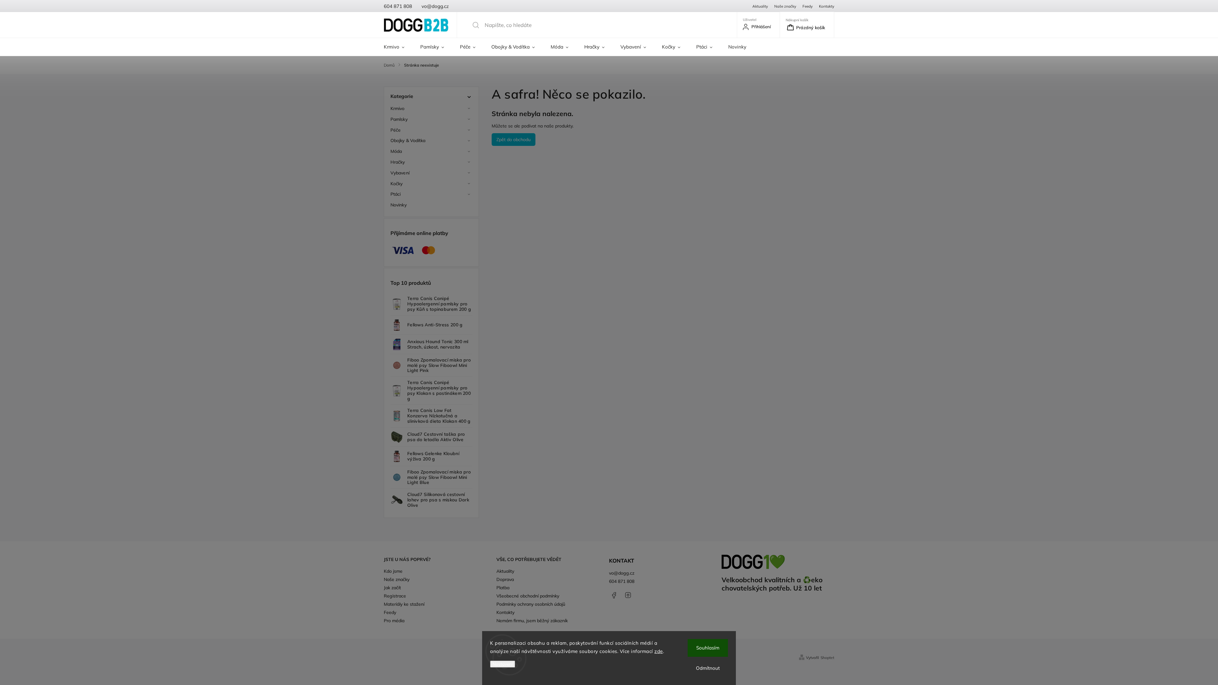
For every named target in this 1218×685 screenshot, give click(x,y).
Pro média (394, 620)
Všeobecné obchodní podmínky (527, 596)
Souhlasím (707, 648)
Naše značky (785, 6)
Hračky (397, 162)
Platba (502, 587)
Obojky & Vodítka (408, 140)
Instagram (628, 595)
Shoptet (827, 657)
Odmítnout (708, 668)
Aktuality (760, 6)
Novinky (398, 205)
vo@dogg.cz (621, 573)
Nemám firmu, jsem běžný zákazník (532, 620)
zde (658, 651)
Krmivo (397, 108)
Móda (396, 151)
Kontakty (826, 6)
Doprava (505, 579)
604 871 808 (621, 581)
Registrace (395, 596)
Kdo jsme (393, 571)
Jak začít (392, 587)
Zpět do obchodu (513, 139)
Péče (395, 130)
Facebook (614, 595)
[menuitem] (398, 47)
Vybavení (399, 173)
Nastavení (503, 664)
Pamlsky (399, 119)
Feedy (807, 6)
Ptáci (395, 194)
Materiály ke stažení (404, 604)
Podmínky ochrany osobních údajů (530, 604)
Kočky (396, 183)
